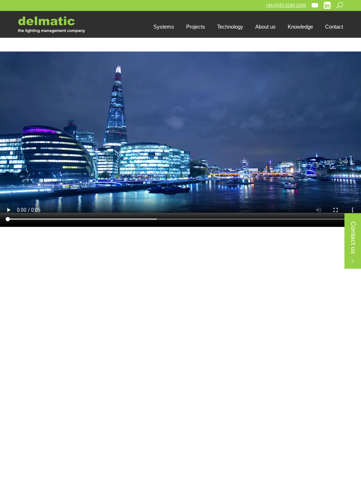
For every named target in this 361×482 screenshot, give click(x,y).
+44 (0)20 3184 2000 (285, 5)
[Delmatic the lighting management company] (57, 25)
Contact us (353, 237)
